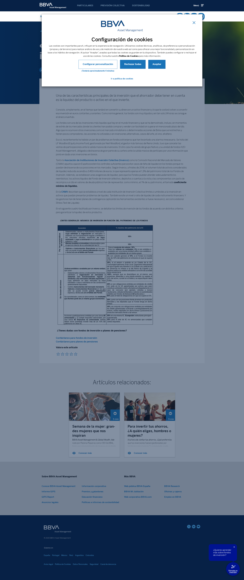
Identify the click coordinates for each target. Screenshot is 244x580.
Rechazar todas (132, 64)
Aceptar (156, 64)
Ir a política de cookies (122, 78)
